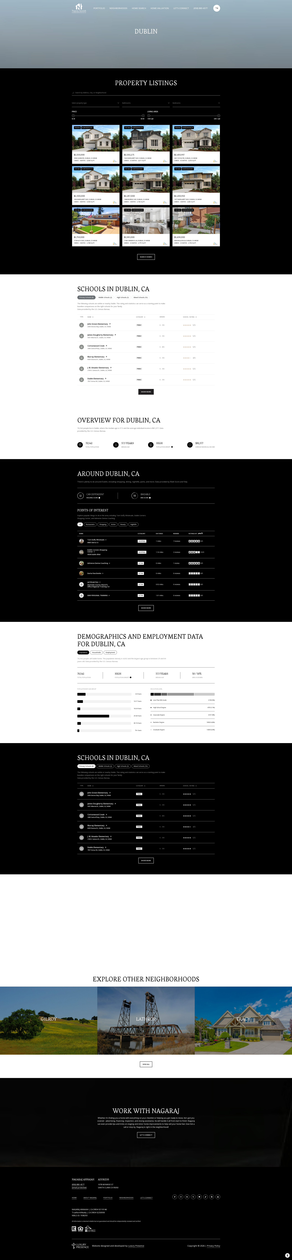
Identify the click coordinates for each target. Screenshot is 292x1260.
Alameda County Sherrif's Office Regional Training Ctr (98, 586)
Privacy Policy (213, 1245)
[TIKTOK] (205, 1197)
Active (114, 524)
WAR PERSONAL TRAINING (97, 595)
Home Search (139, 8)
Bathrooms (126, 103)
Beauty (124, 524)
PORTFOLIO (107, 1198)
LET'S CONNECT (146, 1198)
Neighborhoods (118, 8)
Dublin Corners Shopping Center (97, 551)
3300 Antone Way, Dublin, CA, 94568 (99, 327)
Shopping (103, 524)
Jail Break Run (92, 582)
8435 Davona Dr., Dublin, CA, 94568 (98, 359)
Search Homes (146, 257)
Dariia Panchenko (94, 573)
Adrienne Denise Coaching (97, 563)
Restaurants (91, 524)
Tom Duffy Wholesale (95, 540)
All (81, 524)
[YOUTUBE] (199, 1197)
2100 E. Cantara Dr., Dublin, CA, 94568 (99, 370)
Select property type (79, 103)
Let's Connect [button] (146, 1135)
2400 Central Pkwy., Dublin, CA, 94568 (99, 348)
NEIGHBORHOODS (126, 1198)
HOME (74, 1198)
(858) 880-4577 (200, 8)
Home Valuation (160, 8)
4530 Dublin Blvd (93, 554)
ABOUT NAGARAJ (89, 1198)
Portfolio (99, 8)
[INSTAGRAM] (181, 1197)
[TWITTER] (193, 1197)
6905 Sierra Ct (92, 542)
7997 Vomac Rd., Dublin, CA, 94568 (98, 381)
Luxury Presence (136, 1245)
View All (146, 1064)
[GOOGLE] (211, 1197)
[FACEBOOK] (174, 1197)
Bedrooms (176, 103)
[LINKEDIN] (187, 1197)
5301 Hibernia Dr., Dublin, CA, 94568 (99, 338)
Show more (146, 608)
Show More (146, 392)
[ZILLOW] (218, 1197)
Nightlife (134, 524)
